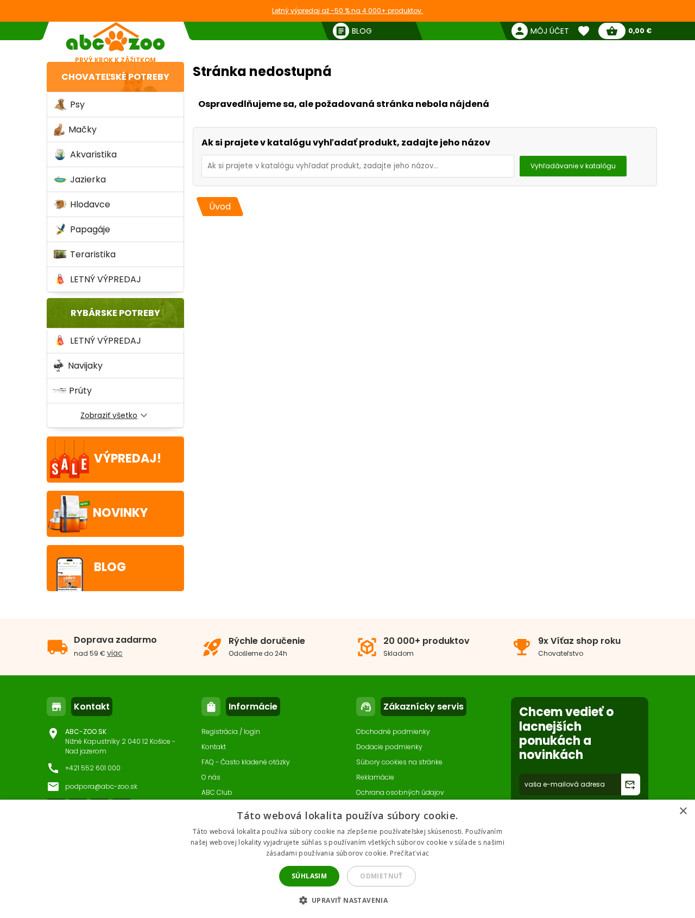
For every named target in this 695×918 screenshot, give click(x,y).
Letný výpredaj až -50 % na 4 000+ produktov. (347, 10)
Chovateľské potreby (115, 77)
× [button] (683, 811)
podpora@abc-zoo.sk (101, 786)
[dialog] (347, 859)
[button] (347, 900)
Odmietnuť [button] (381, 876)
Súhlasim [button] (309, 876)
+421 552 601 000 (93, 768)
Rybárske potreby (115, 313)
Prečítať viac (409, 853)
